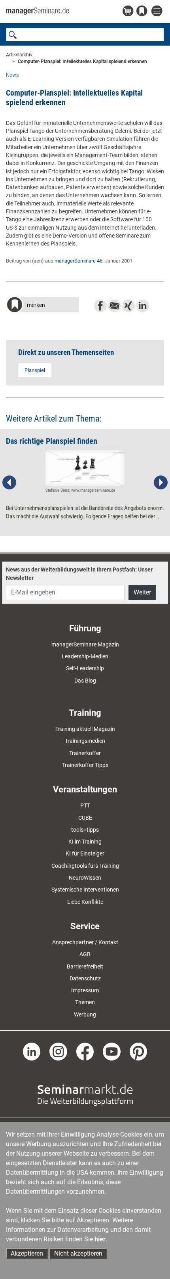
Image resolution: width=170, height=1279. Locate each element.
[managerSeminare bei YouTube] (112, 1051)
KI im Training (85, 841)
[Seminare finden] (85, 1094)
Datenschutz (85, 978)
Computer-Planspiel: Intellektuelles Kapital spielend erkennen (82, 61)
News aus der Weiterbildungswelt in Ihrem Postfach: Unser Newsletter (79, 573)
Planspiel (35, 370)
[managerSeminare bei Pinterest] (138, 1051)
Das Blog (85, 680)
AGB (85, 954)
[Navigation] (157, 11)
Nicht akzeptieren (78, 1253)
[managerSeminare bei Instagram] (58, 1051)
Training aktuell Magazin (85, 729)
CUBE (85, 818)
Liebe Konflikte (85, 902)
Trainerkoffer (85, 753)
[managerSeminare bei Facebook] (85, 1051)
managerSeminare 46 (78, 261)
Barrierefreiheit (85, 966)
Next (160, 482)
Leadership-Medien (85, 656)
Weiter (142, 592)
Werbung (85, 1014)
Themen (85, 1002)
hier (100, 1239)
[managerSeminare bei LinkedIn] (32, 1051)
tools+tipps (85, 829)
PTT (85, 805)
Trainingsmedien (85, 741)
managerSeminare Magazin (85, 644)
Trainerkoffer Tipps (85, 765)
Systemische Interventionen (85, 889)
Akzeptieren (27, 1253)
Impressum (85, 990)
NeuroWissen (85, 877)
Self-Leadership (85, 668)
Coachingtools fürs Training (85, 866)
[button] (42, 305)
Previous (9, 482)
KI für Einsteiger (85, 853)
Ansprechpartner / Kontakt (85, 942)
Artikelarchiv (19, 55)
